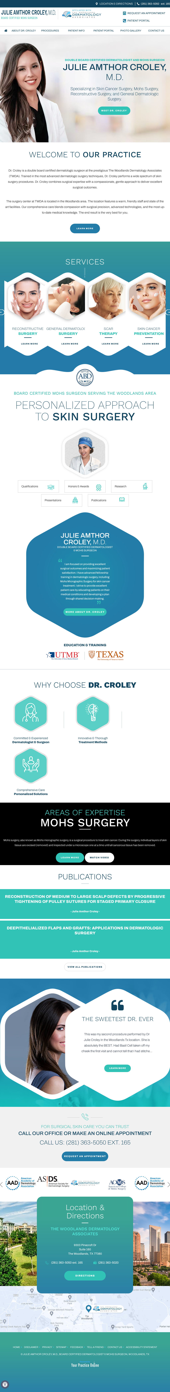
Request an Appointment (146, 13)
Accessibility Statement (141, 1347)
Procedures (50, 30)
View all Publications (85, 967)
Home (6, 31)
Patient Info (76, 30)
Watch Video (99, 857)
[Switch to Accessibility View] (5, 1384)
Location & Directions (116, 3)
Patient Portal (103, 30)
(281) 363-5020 (108, 1262)
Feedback (76, 1347)
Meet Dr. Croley (114, 111)
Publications (98, 500)
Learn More (85, 228)
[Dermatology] (82, 14)
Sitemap (61, 1347)
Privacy (47, 1347)
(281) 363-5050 (150, 3)
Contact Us (156, 30)
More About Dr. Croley (85, 612)
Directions (85, 1275)
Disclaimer (31, 1347)
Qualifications (29, 486)
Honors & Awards (78, 486)
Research (120, 486)
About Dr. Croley (24, 30)
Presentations (53, 500)
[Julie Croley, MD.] (29, 14)
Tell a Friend (95, 1347)
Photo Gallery (130, 30)
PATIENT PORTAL (139, 20)
